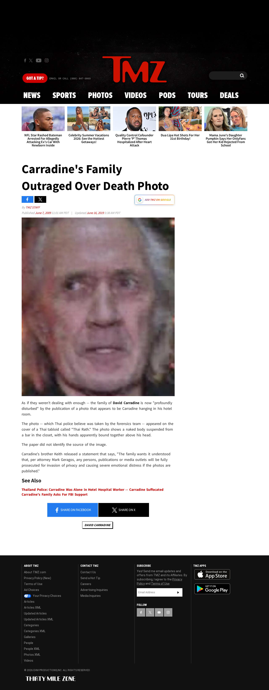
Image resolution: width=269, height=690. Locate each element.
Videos (135, 96)
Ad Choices (31, 590)
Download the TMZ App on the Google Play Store (212, 589)
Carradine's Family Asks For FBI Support (55, 494)
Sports (64, 96)
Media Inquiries (90, 595)
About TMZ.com (35, 572)
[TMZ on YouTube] (159, 612)
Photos (100, 96)
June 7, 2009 (43, 213)
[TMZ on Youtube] (38, 60)
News (31, 96)
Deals (229, 96)
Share (75, 510)
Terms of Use (33, 584)
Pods (167, 96)
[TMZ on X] (31, 60)
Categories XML (34, 631)
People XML (32, 648)
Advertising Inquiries (94, 590)
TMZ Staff (33, 207)
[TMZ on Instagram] (46, 60)
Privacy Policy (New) (37, 578)
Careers (85, 584)
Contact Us (88, 572)
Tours (198, 96)
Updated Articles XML (38, 619)
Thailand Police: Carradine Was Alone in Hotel (59, 489)
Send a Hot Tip (90, 578)
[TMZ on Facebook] (25, 60)
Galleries (30, 637)
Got (35, 78)
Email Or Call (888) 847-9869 (70, 78)
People (28, 643)
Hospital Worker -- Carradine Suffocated (131, 489)
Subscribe (178, 592)
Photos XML (32, 654)
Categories (31, 625)
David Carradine (97, 525)
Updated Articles (35, 613)
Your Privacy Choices (46, 595)
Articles (29, 601)
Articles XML (32, 607)
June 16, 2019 (95, 213)
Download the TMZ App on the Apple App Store (212, 574)
